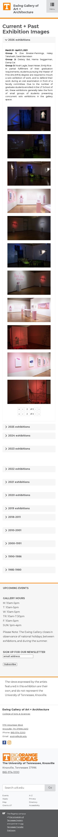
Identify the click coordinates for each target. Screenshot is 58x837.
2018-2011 (14, 517)
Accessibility (34, 805)
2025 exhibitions (18, 426)
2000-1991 (14, 543)
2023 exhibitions (18, 448)
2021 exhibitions (18, 482)
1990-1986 (14, 556)
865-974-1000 (10, 772)
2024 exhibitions (18, 435)
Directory (33, 802)
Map (4, 802)
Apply (5, 799)
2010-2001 (14, 530)
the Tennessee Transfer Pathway (15, 827)
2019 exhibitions (18, 508)
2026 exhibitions (18, 39)
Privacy (32, 799)
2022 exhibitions (18, 468)
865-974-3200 (18, 732)
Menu (54, 6)
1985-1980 (14, 569)
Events (5, 795)
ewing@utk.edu (18, 736)
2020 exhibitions (18, 495)
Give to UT (7, 805)
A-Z (30, 795)
